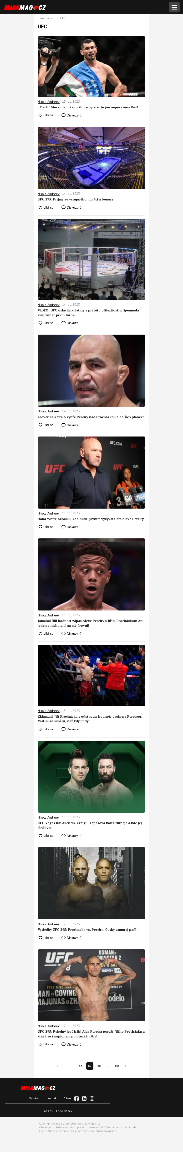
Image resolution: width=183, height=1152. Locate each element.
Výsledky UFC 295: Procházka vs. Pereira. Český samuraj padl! (87, 929)
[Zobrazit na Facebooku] (76, 1098)
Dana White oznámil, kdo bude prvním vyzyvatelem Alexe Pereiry (91, 518)
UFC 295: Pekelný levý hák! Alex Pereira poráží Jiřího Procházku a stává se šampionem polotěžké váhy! (91, 1033)
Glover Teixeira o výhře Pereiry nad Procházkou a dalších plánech (91, 417)
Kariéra (34, 1098)
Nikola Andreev (49, 102)
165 (117, 1066)
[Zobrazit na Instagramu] (92, 1098)
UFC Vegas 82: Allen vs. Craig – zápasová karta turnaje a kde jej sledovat (90, 825)
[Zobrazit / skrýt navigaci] (174, 7)
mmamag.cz (46, 18)
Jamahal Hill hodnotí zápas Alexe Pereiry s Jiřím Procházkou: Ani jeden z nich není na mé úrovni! (90, 623)
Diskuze (73, 115)
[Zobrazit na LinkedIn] (84, 1098)
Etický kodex (64, 1111)
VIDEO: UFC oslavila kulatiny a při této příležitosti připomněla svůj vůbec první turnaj (88, 312)
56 (80, 1066)
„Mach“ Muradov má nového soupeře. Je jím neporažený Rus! (88, 107)
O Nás (67, 1098)
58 (99, 1066)
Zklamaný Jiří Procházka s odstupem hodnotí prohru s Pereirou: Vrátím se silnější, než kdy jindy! (90, 718)
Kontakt (52, 1098)
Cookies (47, 1111)
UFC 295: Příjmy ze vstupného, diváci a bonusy (75, 199)
